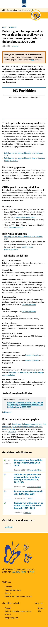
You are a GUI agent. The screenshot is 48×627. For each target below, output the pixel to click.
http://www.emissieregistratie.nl (23, 217)
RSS (39, 611)
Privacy (8, 615)
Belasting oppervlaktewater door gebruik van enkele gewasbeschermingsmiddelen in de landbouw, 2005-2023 (25, 404)
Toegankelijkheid (11, 618)
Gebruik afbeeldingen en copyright (18, 611)
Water (30, 498)
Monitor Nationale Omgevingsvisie (18, 597)
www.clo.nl (12, 432)
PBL (18, 572)
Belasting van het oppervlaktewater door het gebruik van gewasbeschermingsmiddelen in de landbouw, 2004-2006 (24, 426)
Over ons (8, 587)
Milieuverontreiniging (34, 470)
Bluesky (41, 608)
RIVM (23, 572)
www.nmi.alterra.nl (16, 228)
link (32, 60)
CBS (13, 572)
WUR (31, 572)
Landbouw (15, 46)
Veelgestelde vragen (13, 590)
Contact (8, 593)
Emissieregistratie (29, 305)
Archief (8, 608)
